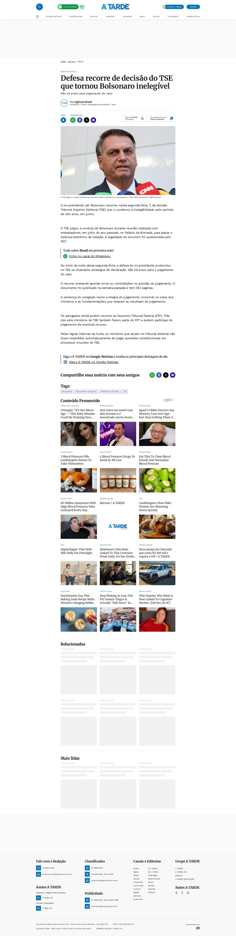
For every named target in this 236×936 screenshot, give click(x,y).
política (72, 62)
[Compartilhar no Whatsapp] (73, 120)
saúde (136, 879)
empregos (152, 875)
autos (136, 868)
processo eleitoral (110, 392)
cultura (137, 889)
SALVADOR (127, 17)
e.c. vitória (153, 872)
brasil (136, 875)
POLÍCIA (156, 17)
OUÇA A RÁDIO (70, 7)
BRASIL (81, 62)
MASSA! (178, 875)
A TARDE (179, 868)
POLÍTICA (94, 17)
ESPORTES (110, 17)
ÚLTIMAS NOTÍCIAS (53, 17)
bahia (136, 872)
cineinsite (138, 882)
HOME (63, 62)
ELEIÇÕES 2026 (76, 17)
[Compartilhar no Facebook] (79, 120)
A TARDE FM (181, 872)
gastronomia (154, 879)
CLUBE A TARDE (174, 7)
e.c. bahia (153, 868)
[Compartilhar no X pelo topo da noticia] (86, 120)
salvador (137, 896)
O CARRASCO (173, 17)
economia (138, 899)
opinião (151, 889)
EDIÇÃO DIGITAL (193, 17)
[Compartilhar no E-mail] (93, 120)
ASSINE (193, 7)
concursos (138, 885)
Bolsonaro (67, 392)
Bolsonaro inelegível (86, 392)
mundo (151, 885)
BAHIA (142, 17)
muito (150, 882)
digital (136, 892)
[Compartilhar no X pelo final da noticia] (166, 375)
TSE (125, 392)
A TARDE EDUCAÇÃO (184, 879)
